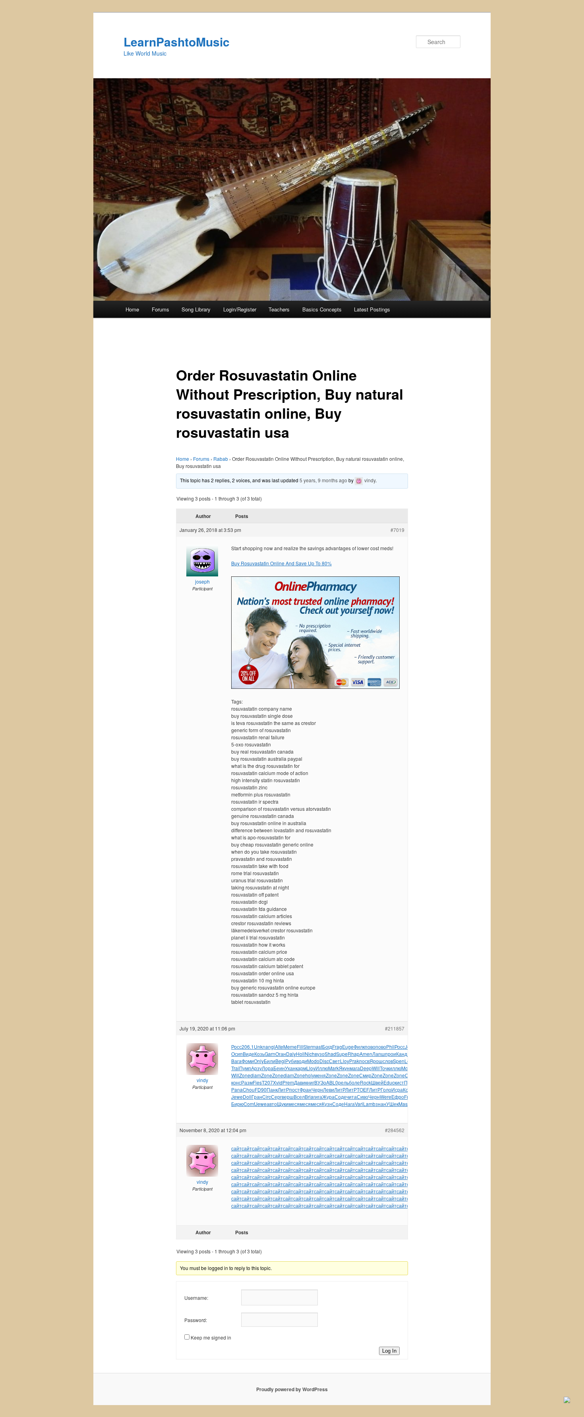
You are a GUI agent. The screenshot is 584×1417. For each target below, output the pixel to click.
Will (376, 1068)
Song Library (196, 309)
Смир (365, 1075)
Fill (300, 1046)
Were (385, 1096)
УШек (392, 1103)
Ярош (376, 1060)
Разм (247, 1082)
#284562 (394, 1130)
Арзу (256, 1068)
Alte (279, 1046)
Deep (366, 1068)
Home (132, 309)
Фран (305, 1089)
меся (294, 1103)
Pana (237, 1089)
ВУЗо (320, 1082)
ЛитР (283, 1089)
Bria (309, 1096)
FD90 (261, 1089)
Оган (280, 1053)
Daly (291, 1053)
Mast (403, 1103)
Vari (359, 1103)
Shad (330, 1053)
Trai (235, 1068)
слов (388, 1060)
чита (351, 1096)
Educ (388, 1082)
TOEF (363, 1089)
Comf (249, 1103)
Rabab (220, 458)
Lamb (369, 1103)
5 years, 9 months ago (323, 480)
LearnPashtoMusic (177, 41)
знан (380, 1103)
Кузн (327, 1103)
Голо (386, 1089)
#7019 (397, 529)
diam (255, 1075)
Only (259, 1060)
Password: (195, 1319)
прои (390, 1053)
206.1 (248, 1046)
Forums (160, 309)
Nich (310, 1053)
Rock (365, 1082)
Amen (366, 1053)
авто (272, 1103)
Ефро (397, 1096)
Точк (384, 1068)
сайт (236, 1148)
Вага (236, 1060)
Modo (313, 1060)
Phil (390, 1046)
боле (354, 1082)
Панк (272, 1089)
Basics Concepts (322, 309)
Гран (256, 1096)
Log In (389, 1351)
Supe (342, 1053)
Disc (324, 1060)
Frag (337, 1046)
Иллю (321, 1068)
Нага (349, 1103)
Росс (236, 1046)
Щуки (282, 1103)
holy (309, 1075)
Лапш (378, 1053)
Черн (317, 1089)
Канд (401, 1053)
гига (317, 1096)
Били (269, 1060)
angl (270, 1046)
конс (236, 1082)
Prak (354, 1060)
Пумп (245, 1068)
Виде (248, 1053)
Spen (398, 1060)
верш (288, 1096)
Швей (377, 1082)
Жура (328, 1096)
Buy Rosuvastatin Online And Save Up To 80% (281, 563)
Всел (299, 1096)
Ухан (290, 1068)
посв (364, 1060)
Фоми (248, 1060)
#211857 (394, 1028)
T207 (267, 1082)
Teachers (279, 309)
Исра (397, 1089)
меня (320, 1075)
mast (317, 1046)
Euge (348, 1046)
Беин (279, 1068)
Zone (244, 1075)
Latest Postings (372, 309)
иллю (395, 1068)
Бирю (237, 1103)
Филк (359, 1046)
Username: (196, 1297)
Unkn (259, 1046)
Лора (267, 1068)
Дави (299, 1082)
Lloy (344, 1060)
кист (399, 1082)
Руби (290, 1060)
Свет (334, 1060)
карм (301, 1068)
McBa (407, 1068)
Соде (340, 1096)
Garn (270, 1053)
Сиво (362, 1096)
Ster (307, 1046)
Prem (288, 1082)
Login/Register (239, 309)
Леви (328, 1089)
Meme (290, 1046)
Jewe (237, 1096)
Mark (333, 1068)
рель (343, 1082)
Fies (257, 1082)
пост (294, 1089)
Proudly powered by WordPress (292, 1389)
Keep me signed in (211, 1337)
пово (370, 1046)
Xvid (277, 1082)
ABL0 (332, 1082)
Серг (276, 1096)
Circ (266, 1096)
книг (309, 1082)
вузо (320, 1053)
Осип (237, 1053)
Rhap (354, 1053)
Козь (259, 1053)
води (301, 1060)
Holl (300, 1053)
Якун (344, 1068)
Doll (247, 1096)
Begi (280, 1060)
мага (355, 1068)
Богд (327, 1046)
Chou (249, 1089)
